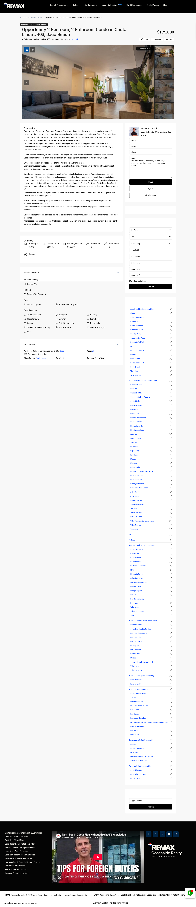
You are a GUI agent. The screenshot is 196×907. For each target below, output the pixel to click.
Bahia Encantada (136, 326)
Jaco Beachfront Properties (16, 851)
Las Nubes (134, 714)
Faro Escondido (136, 702)
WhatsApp (152, 195)
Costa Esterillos (136, 562)
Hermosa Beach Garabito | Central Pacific (22, 862)
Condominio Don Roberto (140, 397)
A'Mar (132, 313)
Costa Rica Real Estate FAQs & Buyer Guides (23, 833)
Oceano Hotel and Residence (141, 471)
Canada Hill (134, 553)
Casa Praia (134, 389)
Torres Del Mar (135, 513)
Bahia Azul (134, 322)
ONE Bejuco (134, 595)
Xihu (132, 615)
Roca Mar (134, 603)
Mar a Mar (134, 731)
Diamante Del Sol (137, 342)
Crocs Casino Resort (138, 338)
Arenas (133, 697)
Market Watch (153, 5)
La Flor (133, 346)
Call (151, 189)
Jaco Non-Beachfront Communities (20, 855)
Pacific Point (135, 359)
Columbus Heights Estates (140, 629)
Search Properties (58, 5)
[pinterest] (162, 834)
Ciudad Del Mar (136, 393)
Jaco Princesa (135, 438)
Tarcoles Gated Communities (140, 766)
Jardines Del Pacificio (138, 582)
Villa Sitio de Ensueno (138, 761)
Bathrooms (135, 263)
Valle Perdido (135, 666)
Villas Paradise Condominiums (142, 521)
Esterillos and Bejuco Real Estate (18, 858)
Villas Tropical (135, 525)
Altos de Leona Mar (137, 748)
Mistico (133, 658)
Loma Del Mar (135, 654)
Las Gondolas (135, 650)
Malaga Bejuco (136, 591)
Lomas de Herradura (138, 718)
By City (75, 5)
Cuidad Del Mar (136, 405)
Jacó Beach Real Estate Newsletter (20, 844)
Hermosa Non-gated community (141, 676)
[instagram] (176, 834)
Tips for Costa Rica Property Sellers (20, 847)
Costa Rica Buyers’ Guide (117, 903)
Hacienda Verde (136, 426)
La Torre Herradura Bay (139, 706)
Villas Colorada (136, 517)
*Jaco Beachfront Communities (141, 309)
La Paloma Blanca (137, 350)
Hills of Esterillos (136, 578)
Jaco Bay (133, 434)
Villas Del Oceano (137, 611)
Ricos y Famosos (137, 484)
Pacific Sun (134, 735)
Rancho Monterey (137, 599)
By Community (91, 5)
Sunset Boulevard (137, 504)
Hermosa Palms (136, 641)
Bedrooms (135, 256)
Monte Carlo (135, 467)
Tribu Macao (135, 607)
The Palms (134, 371)
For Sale (24, 25)
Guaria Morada (136, 422)
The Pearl (133, 509)
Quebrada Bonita (136, 475)
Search (150, 286)
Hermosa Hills (135, 637)
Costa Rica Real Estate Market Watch (162, 895)
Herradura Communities (138, 689)
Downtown (134, 414)
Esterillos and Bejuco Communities (142, 545)
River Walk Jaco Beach (139, 488)
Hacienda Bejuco (136, 574)
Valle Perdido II (136, 670)
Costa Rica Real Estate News (17, 837)
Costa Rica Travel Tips (14, 840)
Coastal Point (135, 334)
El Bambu (134, 752)
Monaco (133, 463)
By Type (134, 230)
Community (135, 244)
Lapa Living (134, 451)
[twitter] (155, 834)
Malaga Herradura (137, 726)
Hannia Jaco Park (137, 430)
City (132, 237)
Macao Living (135, 587)
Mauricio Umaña (149, 128)
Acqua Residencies (137, 317)
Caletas (132, 540)
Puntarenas (41, 358)
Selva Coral (134, 492)
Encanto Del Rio (136, 684)
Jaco (73, 39)
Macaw (133, 459)
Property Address (29, 344)
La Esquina (134, 646)
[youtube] (169, 834)
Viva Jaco (134, 529)
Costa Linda (135, 401)
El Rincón (133, 570)
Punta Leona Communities (16, 869)
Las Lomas (134, 710)
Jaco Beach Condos (34, 17)
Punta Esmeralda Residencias (141, 756)
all (77, 39)
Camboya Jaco (136, 385)
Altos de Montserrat (138, 693)
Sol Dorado (134, 496)
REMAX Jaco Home (101, 895)
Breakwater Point (136, 330)
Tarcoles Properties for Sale (17, 873)
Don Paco (134, 409)
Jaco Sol (133, 442)
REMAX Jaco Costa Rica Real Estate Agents (128, 895)
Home (22, 17)
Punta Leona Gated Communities (141, 740)
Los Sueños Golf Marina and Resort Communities (149, 722)
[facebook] (148, 834)
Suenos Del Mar (136, 500)
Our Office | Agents (134, 5)
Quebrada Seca (136, 480)
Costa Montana (136, 770)
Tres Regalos (135, 375)
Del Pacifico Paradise (138, 566)
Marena (133, 354)
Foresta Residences (138, 418)
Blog (165, 5)
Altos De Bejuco (136, 549)
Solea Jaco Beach (137, 363)
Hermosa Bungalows (138, 633)
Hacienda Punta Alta (138, 774)
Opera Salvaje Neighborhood (141, 662)
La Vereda (134, 447)
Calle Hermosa (136, 680)
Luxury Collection (111, 5)
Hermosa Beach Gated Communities (143, 621)
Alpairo (133, 744)
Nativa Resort (135, 778)
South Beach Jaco (137, 367)
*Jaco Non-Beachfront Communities (143, 381)
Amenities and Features (31, 272)
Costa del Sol (135, 558)
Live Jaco (134, 455)
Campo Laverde (136, 625)
